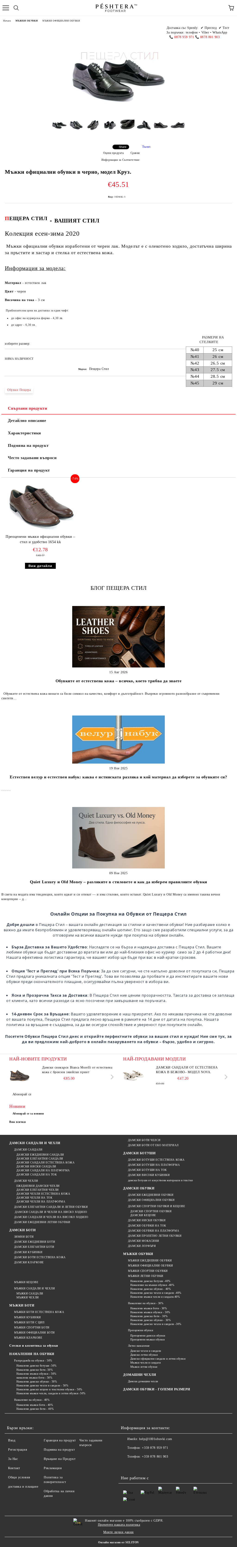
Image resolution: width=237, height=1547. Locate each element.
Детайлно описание (27, 420)
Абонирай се (21, 1094)
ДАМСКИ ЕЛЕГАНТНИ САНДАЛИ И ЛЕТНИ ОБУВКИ (51, 1207)
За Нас (13, 1459)
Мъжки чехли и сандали (145, 1362)
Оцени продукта (113, 153)
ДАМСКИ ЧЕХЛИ (26, 1180)
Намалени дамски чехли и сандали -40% (155, 1292)
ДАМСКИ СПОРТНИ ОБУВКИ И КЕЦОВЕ (156, 1206)
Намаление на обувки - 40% (32, 1399)
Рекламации (53, 1468)
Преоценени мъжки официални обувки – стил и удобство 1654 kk (40, 539)
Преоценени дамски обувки (147, 1335)
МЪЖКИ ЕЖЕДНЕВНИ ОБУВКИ (150, 1260)
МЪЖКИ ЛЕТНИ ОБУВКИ (145, 1276)
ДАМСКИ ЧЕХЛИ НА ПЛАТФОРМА (40, 1201)
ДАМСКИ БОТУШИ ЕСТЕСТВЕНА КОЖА (156, 1159)
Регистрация (17, 1449)
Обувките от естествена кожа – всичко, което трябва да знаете (119, 681)
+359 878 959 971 (155, 1448)
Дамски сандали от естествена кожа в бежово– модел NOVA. (187, 1070)
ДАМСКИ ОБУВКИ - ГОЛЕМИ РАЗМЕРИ (156, 1389)
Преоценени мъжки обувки (147, 1339)
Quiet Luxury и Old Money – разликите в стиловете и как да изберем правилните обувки (118, 882)
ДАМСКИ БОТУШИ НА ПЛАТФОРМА (154, 1164)
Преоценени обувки (140, 1330)
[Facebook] (127, 1466)
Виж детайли (40, 566)
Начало (7, 20)
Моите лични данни (118, 1532)
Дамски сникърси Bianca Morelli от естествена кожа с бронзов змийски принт (77, 1070)
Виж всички (17, 1122)
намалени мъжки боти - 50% (34, 1377)
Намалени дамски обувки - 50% (36, 1381)
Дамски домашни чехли (143, 1381)
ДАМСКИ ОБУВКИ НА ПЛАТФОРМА (153, 1230)
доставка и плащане (23, 1486)
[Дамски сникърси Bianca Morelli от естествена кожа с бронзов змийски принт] (19, 1075)
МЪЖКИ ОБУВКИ (27, 20)
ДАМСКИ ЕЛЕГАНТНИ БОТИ (34, 1247)
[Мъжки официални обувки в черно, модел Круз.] (59, 129)
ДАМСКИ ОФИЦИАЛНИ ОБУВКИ (151, 1200)
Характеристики (24, 433)
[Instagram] (147, 1466)
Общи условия (19, 1477)
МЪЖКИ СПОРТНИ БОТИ (32, 1327)
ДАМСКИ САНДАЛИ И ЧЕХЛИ (34, 1143)
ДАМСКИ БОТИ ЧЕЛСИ (144, 1140)
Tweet (146, 147)
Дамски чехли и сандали (145, 1350)
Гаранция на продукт (29, 470)
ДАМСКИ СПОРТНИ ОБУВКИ (151, 1211)
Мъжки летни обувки (143, 1366)
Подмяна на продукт (28, 445)
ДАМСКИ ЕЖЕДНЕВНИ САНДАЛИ (40, 1154)
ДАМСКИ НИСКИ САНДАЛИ (36, 1166)
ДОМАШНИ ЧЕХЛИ (139, 1374)
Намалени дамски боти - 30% (149, 1316)
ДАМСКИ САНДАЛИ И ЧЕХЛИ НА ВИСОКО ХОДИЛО (51, 1217)
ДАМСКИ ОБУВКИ (138, 1188)
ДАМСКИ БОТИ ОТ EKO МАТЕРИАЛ (153, 1145)
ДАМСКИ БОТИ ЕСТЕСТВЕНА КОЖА (40, 1257)
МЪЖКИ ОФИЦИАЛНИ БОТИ (34, 1332)
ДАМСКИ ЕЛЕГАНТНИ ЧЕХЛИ (37, 1189)
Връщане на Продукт (59, 1459)
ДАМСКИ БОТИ (22, 1230)
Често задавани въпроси (32, 457)
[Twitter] (137, 1466)
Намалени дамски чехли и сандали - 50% (42, 1385)
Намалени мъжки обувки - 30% (150, 1312)
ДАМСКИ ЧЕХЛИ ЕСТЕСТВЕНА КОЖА (43, 1193)
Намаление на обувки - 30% (146, 1303)
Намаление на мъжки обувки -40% (152, 1285)
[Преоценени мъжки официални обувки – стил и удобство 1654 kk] (40, 532)
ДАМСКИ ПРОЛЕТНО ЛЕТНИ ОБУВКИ (154, 1235)
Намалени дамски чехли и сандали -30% (155, 1324)
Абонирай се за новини (28, 1113)
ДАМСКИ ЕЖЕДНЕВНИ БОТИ (34, 1241)
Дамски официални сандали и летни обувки (157, 1358)
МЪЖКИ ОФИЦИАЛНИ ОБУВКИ (61, 20)
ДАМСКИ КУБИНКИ (28, 1252)
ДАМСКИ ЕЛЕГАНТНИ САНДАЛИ (39, 1158)
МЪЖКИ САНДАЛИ (29, 1293)
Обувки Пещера (19, 390)
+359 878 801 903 (155, 1456)
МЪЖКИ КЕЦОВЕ (26, 1282)
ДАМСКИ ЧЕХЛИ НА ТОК (34, 1197)
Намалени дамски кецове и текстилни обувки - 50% (49, 1389)
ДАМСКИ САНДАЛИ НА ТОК (36, 1174)
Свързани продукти (27, 408)
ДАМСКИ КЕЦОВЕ (143, 1215)
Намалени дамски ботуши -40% (150, 1281)
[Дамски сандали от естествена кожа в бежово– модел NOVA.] (133, 1075)
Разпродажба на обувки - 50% (33, 1360)
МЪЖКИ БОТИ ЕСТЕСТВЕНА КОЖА (39, 1312)
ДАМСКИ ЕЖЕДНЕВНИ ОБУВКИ (150, 1195)
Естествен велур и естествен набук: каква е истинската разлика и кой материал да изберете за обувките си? (118, 777)
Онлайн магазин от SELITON (118, 1542)
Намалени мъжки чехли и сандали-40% (155, 1296)
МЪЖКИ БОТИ (21, 1305)
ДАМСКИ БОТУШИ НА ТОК (147, 1170)
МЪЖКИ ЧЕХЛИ (27, 1297)
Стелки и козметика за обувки (33, 1345)
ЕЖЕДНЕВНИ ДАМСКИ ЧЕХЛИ (38, 1186)
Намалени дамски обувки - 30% (150, 1320)
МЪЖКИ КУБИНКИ (27, 1317)
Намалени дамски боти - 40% (35, 1408)
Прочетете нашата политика (119, 1524)
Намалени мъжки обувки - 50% (36, 1373)
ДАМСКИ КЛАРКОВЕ (29, 1262)
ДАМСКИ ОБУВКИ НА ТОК (147, 1225)
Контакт (14, 1468)
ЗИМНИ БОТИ (24, 1236)
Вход (11, 1440)
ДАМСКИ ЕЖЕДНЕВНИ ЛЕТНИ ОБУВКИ (42, 1222)
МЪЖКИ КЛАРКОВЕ (28, 1337)
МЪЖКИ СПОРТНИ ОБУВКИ (148, 1271)
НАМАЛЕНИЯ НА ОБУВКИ (31, 1354)
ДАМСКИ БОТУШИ (139, 1153)
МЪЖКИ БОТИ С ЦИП (29, 1322)
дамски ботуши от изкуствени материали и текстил (160, 1180)
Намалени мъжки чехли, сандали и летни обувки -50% (51, 1393)
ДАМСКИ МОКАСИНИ (143, 1240)
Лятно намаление (139, 1345)
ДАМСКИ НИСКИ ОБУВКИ (146, 1220)
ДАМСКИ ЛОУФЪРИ (142, 1246)
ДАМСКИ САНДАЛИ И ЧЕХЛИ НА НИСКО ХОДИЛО (50, 1212)
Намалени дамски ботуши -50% (36, 1365)
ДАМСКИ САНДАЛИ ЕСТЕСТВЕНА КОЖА (45, 1162)
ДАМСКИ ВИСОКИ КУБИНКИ (149, 1175)
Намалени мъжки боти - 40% (34, 1405)
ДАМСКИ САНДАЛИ (28, 1149)
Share (122, 147)
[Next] (111, 1077)
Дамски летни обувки (144, 1354)
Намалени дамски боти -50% (34, 1369)
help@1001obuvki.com (155, 1439)
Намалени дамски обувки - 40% (150, 1289)
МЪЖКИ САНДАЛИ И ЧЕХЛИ (34, 1288)
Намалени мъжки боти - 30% (148, 1308)
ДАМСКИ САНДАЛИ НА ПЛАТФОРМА (43, 1170)
